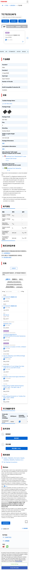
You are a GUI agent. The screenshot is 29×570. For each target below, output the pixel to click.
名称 (3, 291)
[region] (14, 559)
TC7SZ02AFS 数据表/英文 (10, 306)
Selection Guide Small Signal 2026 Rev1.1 (14, 376)
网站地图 (26, 528)
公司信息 (7, 541)
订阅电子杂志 (8, 537)
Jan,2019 (6, 301)
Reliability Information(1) (14, 281)
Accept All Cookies (14, 567)
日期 (22, 291)
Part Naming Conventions (10, 462)
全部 (4, 26)
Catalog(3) (19, 287)
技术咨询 (18, 51)
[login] (26, 521)
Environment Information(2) (14, 284)
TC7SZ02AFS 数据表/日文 (10, 297)
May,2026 (6, 361)
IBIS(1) (21, 279)
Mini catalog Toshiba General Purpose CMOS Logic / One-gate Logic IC (13, 386)
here (6, 486)
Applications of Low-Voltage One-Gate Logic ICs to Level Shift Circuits (13, 367)
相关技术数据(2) (10, 287)
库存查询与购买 (7, 257)
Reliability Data (7, 323)
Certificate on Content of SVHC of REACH (14, 347)
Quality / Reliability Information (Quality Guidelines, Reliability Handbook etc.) (14, 459)
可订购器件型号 (12, 51)
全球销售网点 (7, 253)
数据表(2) (14, 279)
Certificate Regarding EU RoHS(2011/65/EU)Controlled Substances (14, 335)
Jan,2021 (6, 372)
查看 (3, 143)
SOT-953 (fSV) (8, 103)
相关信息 (24, 51)
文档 (6, 51)
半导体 (6, 5)
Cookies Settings (14, 564)
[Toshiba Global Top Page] (4, 1)
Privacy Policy (18, 561)
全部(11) (8, 279)
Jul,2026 (6, 381)
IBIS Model (6, 315)
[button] (27, 1)
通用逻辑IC (13, 5)
